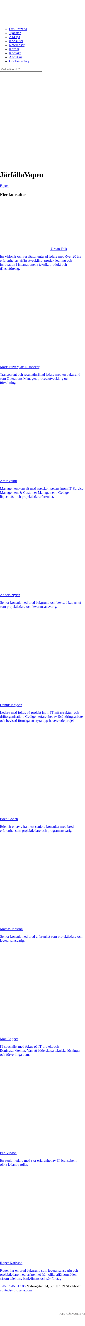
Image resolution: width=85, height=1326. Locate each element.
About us (15, 57)
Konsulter (16, 41)
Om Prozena (18, 29)
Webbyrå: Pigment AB (72, 1314)
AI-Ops (14, 37)
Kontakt (15, 53)
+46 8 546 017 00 (13, 1286)
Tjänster (15, 33)
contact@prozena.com (16, 1290)
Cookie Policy (19, 61)
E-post (4, 186)
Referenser (16, 45)
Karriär (14, 49)
